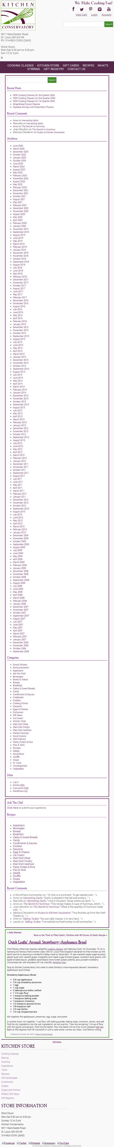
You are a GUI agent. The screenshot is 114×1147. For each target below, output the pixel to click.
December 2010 (20, 499)
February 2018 (20, 276)
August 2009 (19, 547)
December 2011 (20, 464)
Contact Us (76, 69)
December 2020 (20, 208)
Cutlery (5, 1086)
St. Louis (17, 762)
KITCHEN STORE (48, 65)
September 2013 (21, 404)
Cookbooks (18, 697)
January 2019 (19, 250)
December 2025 (20, 151)
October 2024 (19, 160)
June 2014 (18, 377)
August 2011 (19, 476)
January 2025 (19, 157)
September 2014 (21, 369)
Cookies (17, 700)
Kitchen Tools (19, 721)
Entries (18, 785)
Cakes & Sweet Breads (24, 688)
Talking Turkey (30, 918)
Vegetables (18, 768)
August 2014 (19, 371)
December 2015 (20, 327)
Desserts (17, 706)
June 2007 (18, 624)
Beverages (18, 676)
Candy (16, 691)
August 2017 (19, 288)
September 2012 (21, 437)
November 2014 (20, 363)
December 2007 (20, 606)
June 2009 (18, 553)
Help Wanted (15, 932)
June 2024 (18, 163)
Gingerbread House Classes (26, 104)
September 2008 (21, 580)
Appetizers (18, 670)
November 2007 (20, 609)
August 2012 (19, 440)
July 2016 (17, 309)
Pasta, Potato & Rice (23, 742)
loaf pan (99, 1027)
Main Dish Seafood (22, 730)
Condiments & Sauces (23, 694)
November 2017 (20, 282)
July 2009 (17, 550)
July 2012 (17, 443)
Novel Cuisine (19, 736)
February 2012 (20, 458)
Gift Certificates (9, 1078)
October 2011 (19, 470)
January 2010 (19, 532)
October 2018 (19, 258)
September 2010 (21, 508)
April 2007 (17, 630)
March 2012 (18, 455)
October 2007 (19, 612)
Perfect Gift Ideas (10, 1094)
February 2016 (20, 321)
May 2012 (17, 449)
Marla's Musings (21, 733)
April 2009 (17, 559)
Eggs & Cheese (20, 709)
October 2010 (19, 505)
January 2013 (19, 425)
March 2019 (18, 244)
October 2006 (19, 648)
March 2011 (18, 490)
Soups (16, 760)
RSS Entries (57, 1042)
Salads (16, 751)
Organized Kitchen (10, 1090)
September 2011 (21, 473)
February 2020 (20, 223)
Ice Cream (18, 718)
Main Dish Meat (20, 724)
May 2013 (17, 413)
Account (106, 14)
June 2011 (18, 482)
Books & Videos (20, 679)
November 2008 (20, 574)
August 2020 (19, 214)
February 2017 (20, 297)
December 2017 (20, 279)
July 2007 (17, 621)
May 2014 (17, 380)
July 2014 (17, 374)
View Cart (81, 14)
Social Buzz (18, 754)
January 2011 (19, 496)
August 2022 (19, 181)
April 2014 (17, 383)
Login (94, 14)
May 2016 (17, 315)
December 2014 (20, 360)
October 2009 (19, 541)
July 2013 (17, 410)
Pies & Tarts (19, 745)
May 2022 (17, 184)
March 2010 (18, 526)
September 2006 (21, 651)
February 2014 (20, 389)
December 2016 (20, 300)
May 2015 (17, 348)
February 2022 (20, 187)
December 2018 (20, 253)
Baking (5, 1057)
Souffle (16, 757)
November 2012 (20, 431)
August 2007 (19, 618)
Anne (15, 120)
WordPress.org (20, 791)
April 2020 (17, 220)
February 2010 (20, 529)
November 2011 (20, 467)
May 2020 (17, 217)
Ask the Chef (19, 673)
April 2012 (17, 452)
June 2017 (18, 291)
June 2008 (18, 589)
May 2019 (17, 241)
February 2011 (20, 493)
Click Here (12, 807)
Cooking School (20, 703)
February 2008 (20, 601)
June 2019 (18, 238)
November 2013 (20, 398)
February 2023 (20, 175)
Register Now (59, 962)
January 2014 (19, 392)
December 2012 (20, 428)
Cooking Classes (20, 65)
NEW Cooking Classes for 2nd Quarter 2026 (34, 98)
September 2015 (21, 336)
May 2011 (17, 485)
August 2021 (19, 199)
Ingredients (7, 1065)
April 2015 (17, 351)
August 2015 (19, 339)
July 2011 (17, 479)
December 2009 (20, 535)
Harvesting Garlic (30, 120)
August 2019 (19, 235)
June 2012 (18, 446)
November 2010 (20, 502)
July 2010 (17, 514)
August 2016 (19, 306)
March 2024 (18, 166)
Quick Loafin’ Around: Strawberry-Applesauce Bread (47, 942)
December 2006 (20, 642)
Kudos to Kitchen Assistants (51, 132)
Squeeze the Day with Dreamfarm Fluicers (33, 107)
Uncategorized (20, 765)
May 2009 (17, 556)
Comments (20, 788)
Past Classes (19, 739)
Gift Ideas (17, 715)
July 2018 (17, 267)
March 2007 (18, 633)
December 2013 (20, 395)
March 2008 (18, 598)
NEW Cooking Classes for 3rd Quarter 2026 (34, 95)
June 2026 (18, 145)
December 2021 (20, 190)
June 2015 (18, 345)
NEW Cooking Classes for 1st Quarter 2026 (34, 101)
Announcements (21, 667)
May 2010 (17, 520)
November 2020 (20, 211)
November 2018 (20, 255)
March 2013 (18, 419)
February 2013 (20, 422)
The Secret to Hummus (33, 126)
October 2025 (19, 154)
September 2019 (21, 232)
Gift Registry (54, 69)
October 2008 (19, 577)
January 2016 (19, 324)
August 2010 (19, 511)
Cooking (5, 1061)
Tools (4, 1069)
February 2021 (20, 205)
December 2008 (20, 571)
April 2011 (17, 487)
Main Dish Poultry (21, 727)
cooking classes (55, 949)
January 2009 (19, 568)
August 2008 (19, 583)
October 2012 (19, 434)
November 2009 (20, 538)
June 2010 (18, 517)
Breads (16, 682)
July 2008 (17, 586)
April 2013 (17, 416)
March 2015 (18, 354)
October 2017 (19, 285)
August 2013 (19, 407)
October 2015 (19, 333)
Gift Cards (71, 65)
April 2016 (17, 318)
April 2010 (17, 523)
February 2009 (20, 565)
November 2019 (20, 229)
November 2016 (20, 303)
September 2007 (21, 615)
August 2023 (19, 169)
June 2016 (18, 312)
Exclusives (18, 712)
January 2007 (19, 639)
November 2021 (20, 193)
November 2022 (20, 178)
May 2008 (17, 592)
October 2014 (19, 366)
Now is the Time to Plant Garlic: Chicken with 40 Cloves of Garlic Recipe (70, 935)
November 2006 (20, 645)
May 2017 (17, 294)
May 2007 (17, 627)
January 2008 (19, 604)
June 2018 (18, 270)
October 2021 (19, 196)
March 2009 (18, 562)
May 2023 (17, 172)
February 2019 (20, 247)
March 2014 (18, 386)
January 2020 (19, 226)
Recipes (88, 65)
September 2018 (21, 261)
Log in (16, 782)
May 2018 (17, 273)
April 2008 (17, 595)
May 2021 (17, 202)
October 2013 (19, 401)
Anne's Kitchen (20, 664)
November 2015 (20, 330)
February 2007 (20, 636)
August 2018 (19, 264)
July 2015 (17, 342)
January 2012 (19, 461)
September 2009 (21, 544)
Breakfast (17, 685)
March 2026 (18, 148)
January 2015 (19, 357)
